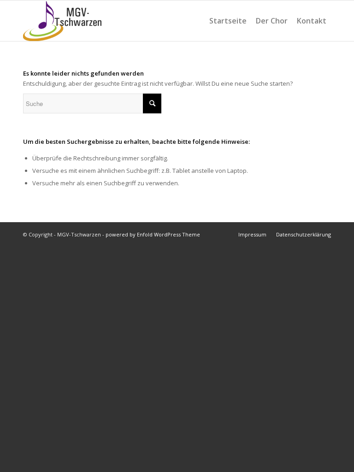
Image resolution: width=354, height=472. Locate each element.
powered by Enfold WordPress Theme (153, 234)
